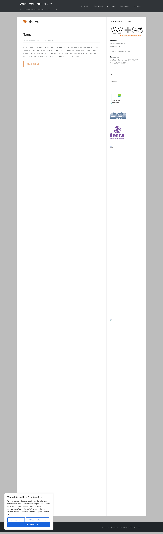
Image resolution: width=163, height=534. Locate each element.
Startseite (85, 6)
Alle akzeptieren (28, 525)
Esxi (117, 496)
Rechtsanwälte (121, 501)
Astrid (128, 527)
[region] (28, 511)
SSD (112, 499)
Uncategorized (50, 41)
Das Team (98, 6)
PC (112, 495)
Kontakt (137, 6)
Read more (33, 64)
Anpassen (16, 520)
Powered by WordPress (109, 527)
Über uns (111, 6)
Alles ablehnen (37, 520)
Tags (27, 34)
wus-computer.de (36, 4)
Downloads (125, 6)
